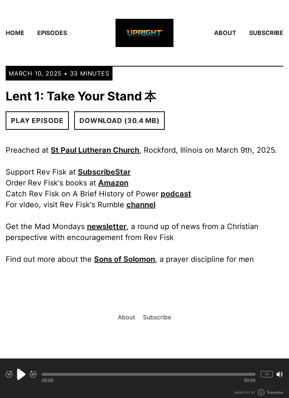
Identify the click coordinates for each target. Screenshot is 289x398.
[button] (149, 374)
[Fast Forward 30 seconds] (33, 374)
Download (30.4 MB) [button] (119, 121)
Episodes (52, 32)
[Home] (144, 33)
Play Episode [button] (37, 121)
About (225, 32)
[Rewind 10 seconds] (9, 374)
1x (267, 374)
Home (15, 32)
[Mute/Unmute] (280, 374)
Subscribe (266, 32)
